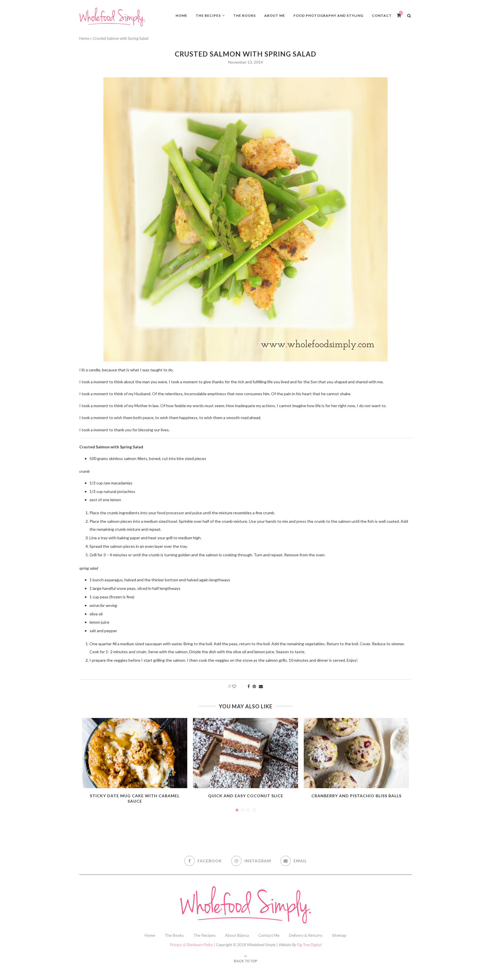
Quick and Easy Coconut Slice (245, 795)
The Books (244, 15)
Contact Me (269, 935)
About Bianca (237, 935)
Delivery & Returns (306, 935)
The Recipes (208, 15)
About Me (274, 15)
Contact (382, 15)
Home (181, 15)
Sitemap (339, 935)
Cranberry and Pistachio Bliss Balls (356, 795)
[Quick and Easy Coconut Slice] (245, 753)
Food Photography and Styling (328, 15)
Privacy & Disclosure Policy (191, 944)
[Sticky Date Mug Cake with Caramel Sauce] (134, 753)
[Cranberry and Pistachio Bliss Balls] (356, 753)
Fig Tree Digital (309, 944)
